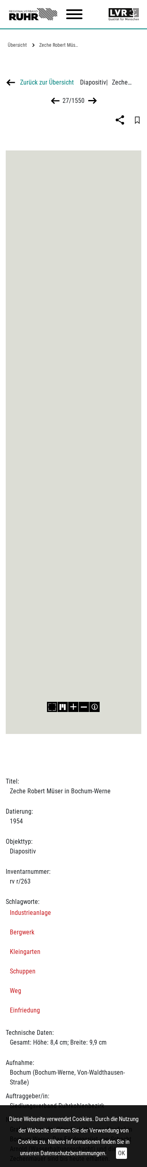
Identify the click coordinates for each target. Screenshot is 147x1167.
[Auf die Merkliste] (137, 120)
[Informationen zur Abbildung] (94, 707)
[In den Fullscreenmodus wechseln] (52, 707)
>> (92, 101)
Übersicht (17, 45)
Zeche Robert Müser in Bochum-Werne (60, 45)
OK (121, 1153)
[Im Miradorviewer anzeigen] (63, 707)
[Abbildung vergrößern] (73, 707)
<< (55, 101)
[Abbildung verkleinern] (84, 707)
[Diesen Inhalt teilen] (121, 120)
